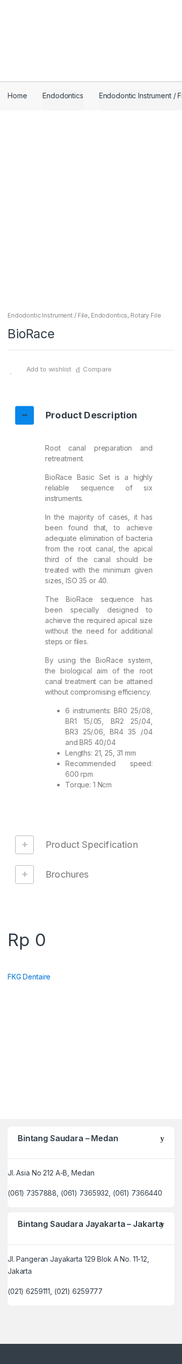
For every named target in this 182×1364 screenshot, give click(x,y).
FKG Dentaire (29, 976)
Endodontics (62, 95)
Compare (97, 369)
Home (17, 95)
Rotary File (145, 315)
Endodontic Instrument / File (48, 315)
